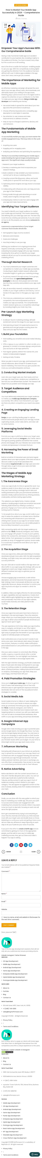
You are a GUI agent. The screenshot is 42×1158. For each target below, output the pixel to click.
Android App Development (12, 967)
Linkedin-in (19, 1050)
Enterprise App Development (13, 1119)
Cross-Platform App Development (14, 1138)
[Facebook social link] (12, 845)
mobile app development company (24, 399)
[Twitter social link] (16, 845)
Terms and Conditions (10, 1026)
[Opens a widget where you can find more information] (34, 1154)
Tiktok (13, 532)
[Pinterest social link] (21, 845)
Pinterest (23, 955)
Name (4, 894)
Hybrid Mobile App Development (14, 977)
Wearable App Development (12, 1135)
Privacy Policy (7, 1020)
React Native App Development (14, 1128)
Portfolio (6, 991)
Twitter (17, 955)
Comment (5, 871)
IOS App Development (10, 961)
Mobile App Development (11, 964)
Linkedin (4, 955)
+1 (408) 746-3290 (9, 1009)
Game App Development (11, 971)
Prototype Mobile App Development (15, 980)
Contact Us (7, 998)
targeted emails (16, 464)
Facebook (4, 1050)
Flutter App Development (11, 1116)
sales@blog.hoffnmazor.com (13, 1012)
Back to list (21, 851)
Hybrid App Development (11, 1122)
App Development (21, 5)
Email (3, 901)
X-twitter (11, 1050)
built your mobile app (18, 683)
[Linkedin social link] (26, 845)
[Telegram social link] (30, 845)
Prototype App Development (13, 1125)
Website (4, 909)
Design (3, 417)
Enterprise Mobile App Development (15, 974)
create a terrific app (26, 829)
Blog (4, 994)
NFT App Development (10, 1132)
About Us (6, 988)
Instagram (23, 438)
